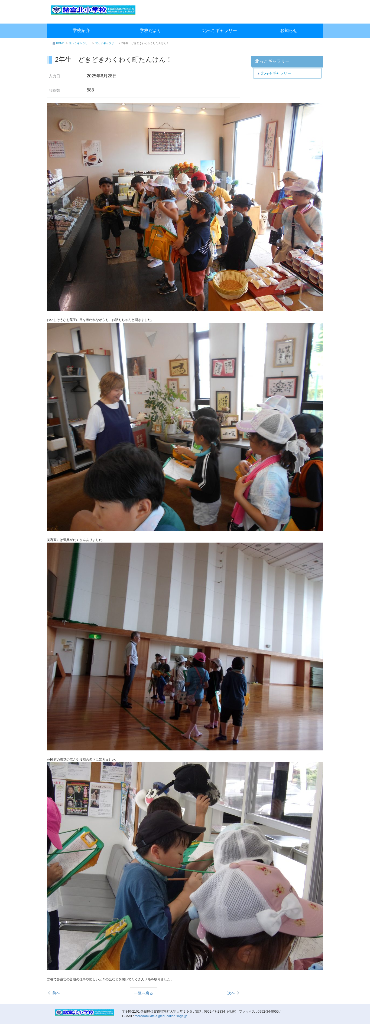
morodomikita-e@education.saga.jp (161, 1016)
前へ (56, 993)
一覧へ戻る (143, 993)
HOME (60, 43)
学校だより (150, 30)
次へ (231, 993)
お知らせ (288, 30)
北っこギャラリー (219, 30)
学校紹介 (81, 30)
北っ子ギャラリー (106, 43)
